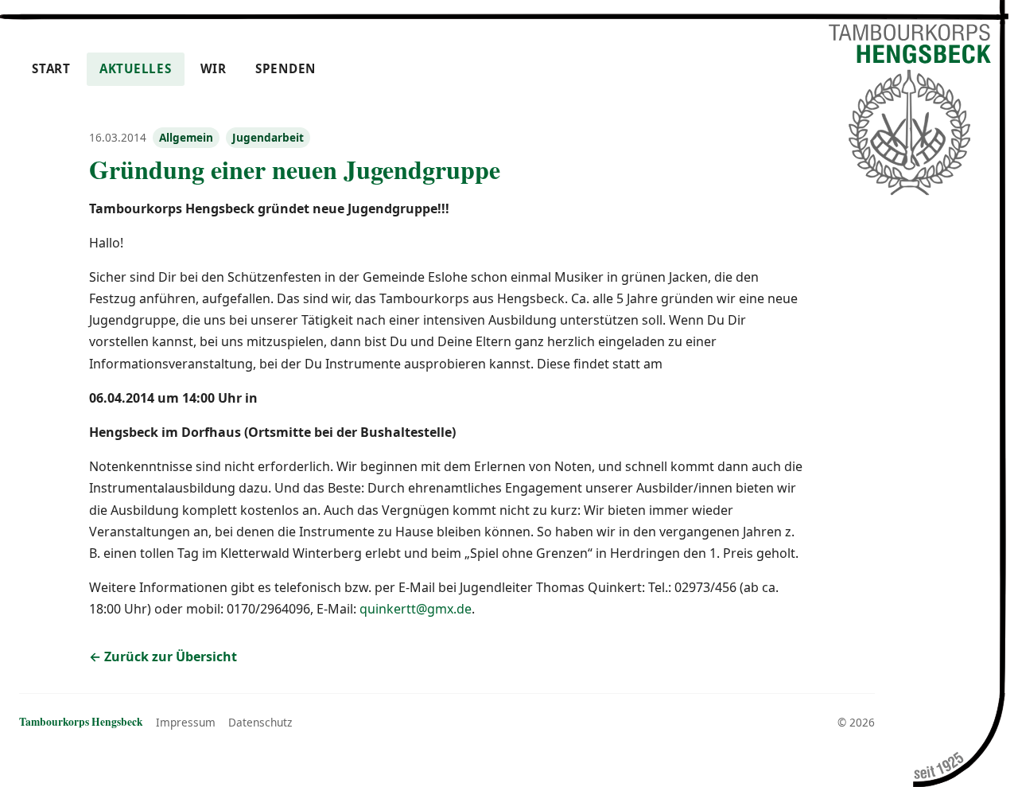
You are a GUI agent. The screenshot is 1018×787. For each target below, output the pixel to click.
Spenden (285, 68)
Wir (213, 68)
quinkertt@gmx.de (415, 609)
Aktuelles (135, 68)
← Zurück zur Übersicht (163, 656)
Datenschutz (260, 722)
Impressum (186, 722)
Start (51, 68)
